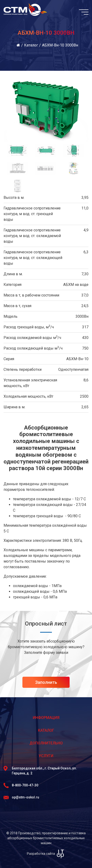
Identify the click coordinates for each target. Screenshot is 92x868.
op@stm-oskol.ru (25, 797)
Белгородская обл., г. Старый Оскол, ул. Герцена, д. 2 (44, 770)
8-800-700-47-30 (25, 785)
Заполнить (46, 682)
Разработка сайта (41, 853)
